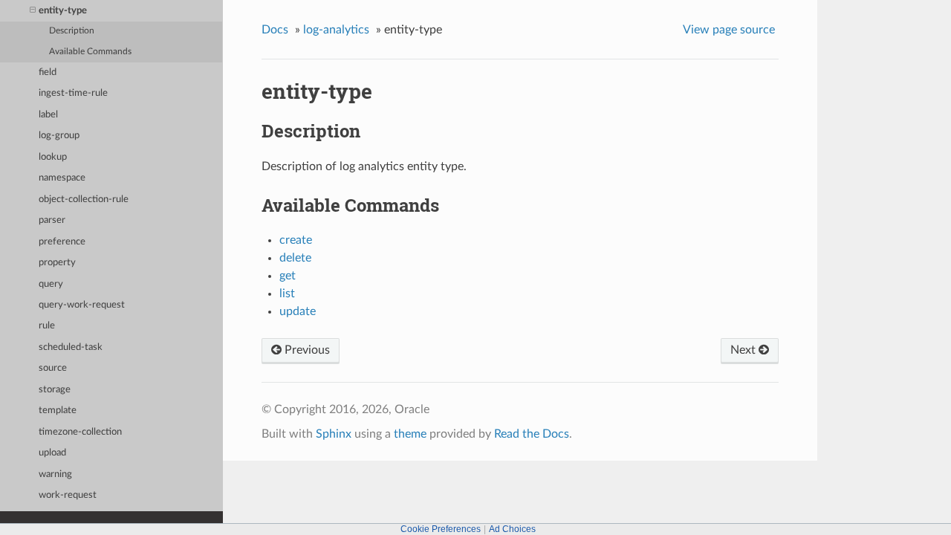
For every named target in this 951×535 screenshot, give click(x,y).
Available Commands (90, 52)
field (47, 72)
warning (55, 474)
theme (410, 434)
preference (62, 242)
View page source (729, 30)
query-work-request (82, 305)
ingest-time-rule (73, 93)
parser (52, 220)
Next (744, 350)
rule (47, 326)
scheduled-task (71, 347)
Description (71, 31)
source (53, 368)
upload (52, 453)
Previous (306, 350)
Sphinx (333, 434)
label (48, 115)
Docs (275, 30)
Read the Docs (531, 434)
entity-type (63, 11)
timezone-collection (80, 432)
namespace (62, 178)
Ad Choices (512, 529)
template (58, 410)
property (57, 263)
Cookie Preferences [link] (440, 529)
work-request (68, 495)
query (51, 284)
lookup (53, 157)
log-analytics (336, 30)
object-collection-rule (84, 199)
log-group (59, 135)
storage (55, 390)
